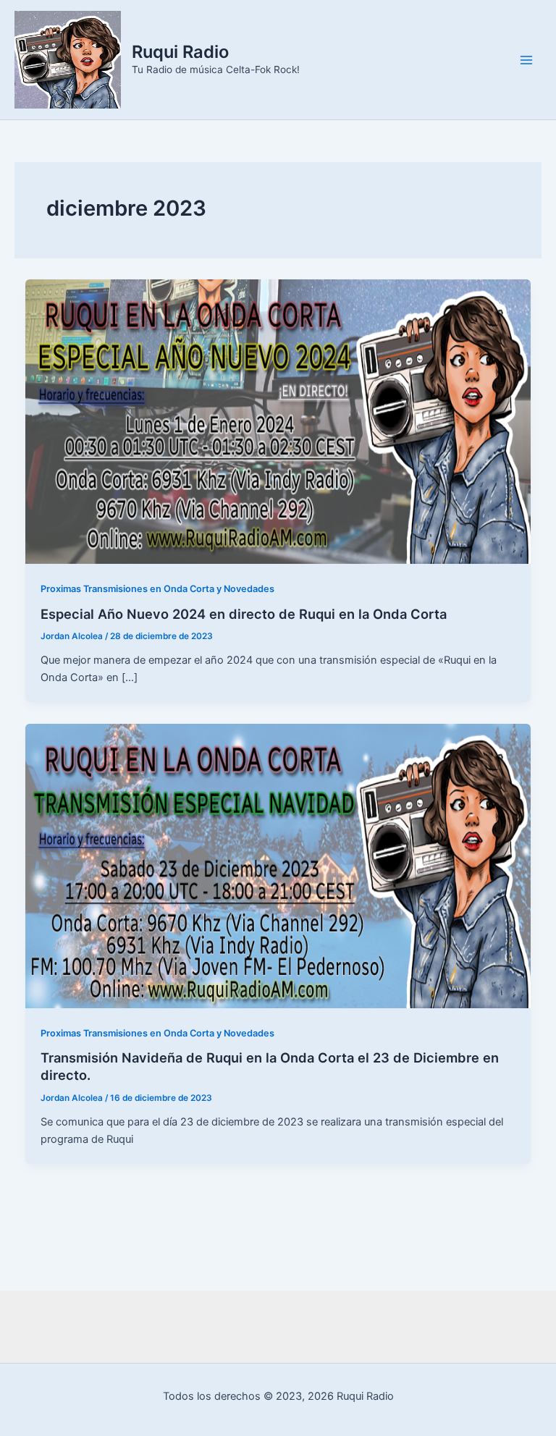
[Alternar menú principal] (526, 60)
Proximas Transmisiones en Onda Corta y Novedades (157, 588)
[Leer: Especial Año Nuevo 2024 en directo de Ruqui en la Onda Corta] (278, 421)
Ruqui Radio (180, 51)
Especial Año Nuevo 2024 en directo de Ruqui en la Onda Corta (244, 614)
